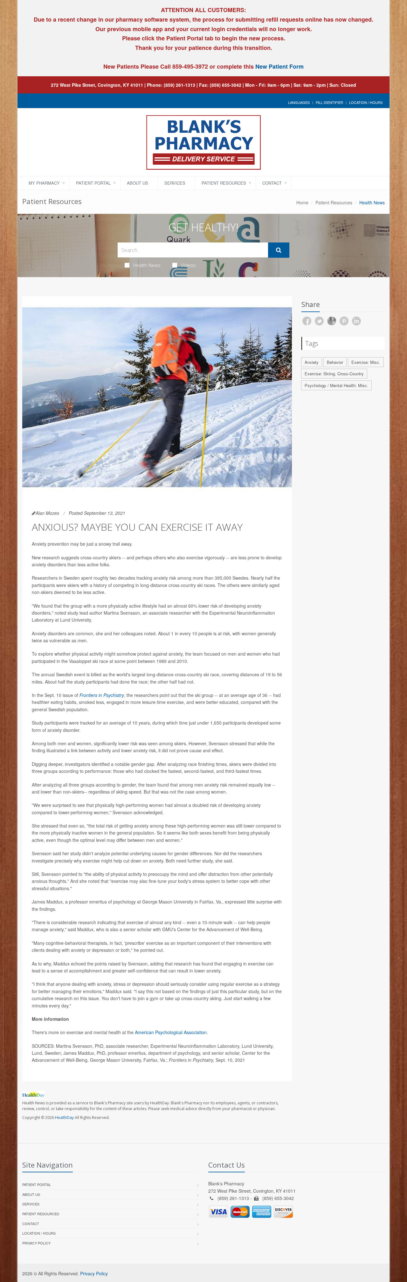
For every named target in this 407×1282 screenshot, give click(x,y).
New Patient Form (279, 66)
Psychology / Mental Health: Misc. (336, 385)
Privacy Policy (36, 1242)
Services (174, 183)
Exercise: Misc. (365, 362)
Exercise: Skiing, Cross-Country (334, 374)
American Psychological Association (171, 1032)
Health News (147, 265)
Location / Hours (366, 102)
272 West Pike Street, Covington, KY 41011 (97, 85)
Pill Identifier (329, 102)
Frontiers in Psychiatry (101, 695)
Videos (188, 265)
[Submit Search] (278, 250)
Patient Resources (224, 183)
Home (302, 202)
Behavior (335, 362)
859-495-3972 (189, 66)
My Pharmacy (44, 183)
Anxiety (312, 362)
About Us (137, 183)
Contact (272, 183)
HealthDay (64, 1117)
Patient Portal (93, 183)
